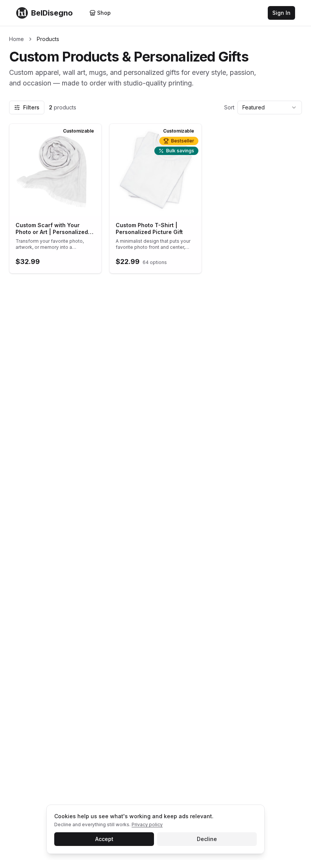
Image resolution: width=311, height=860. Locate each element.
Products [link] (48, 39)
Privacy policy (147, 824)
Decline (207, 839)
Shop (104, 12)
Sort (229, 107)
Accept (104, 839)
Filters (31, 107)
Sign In (281, 12)
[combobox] (269, 107)
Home (16, 39)
